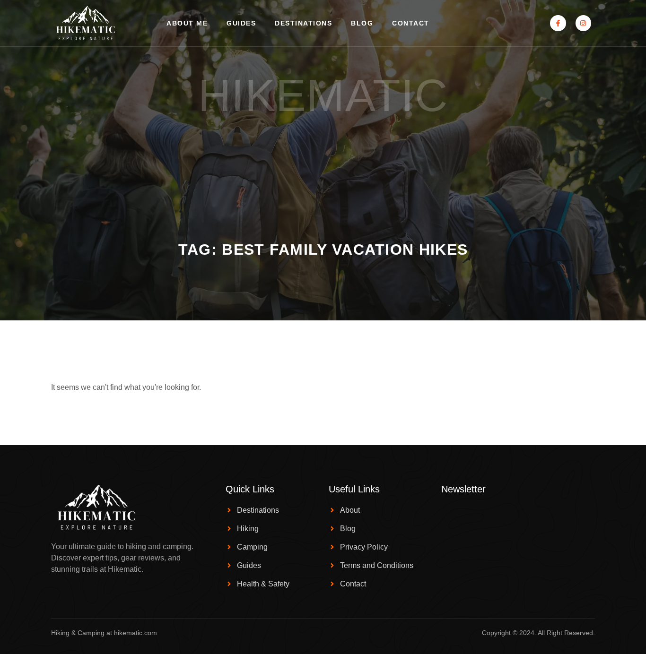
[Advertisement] (323, 169)
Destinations (303, 23)
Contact (410, 23)
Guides (241, 23)
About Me (187, 23)
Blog (362, 23)
